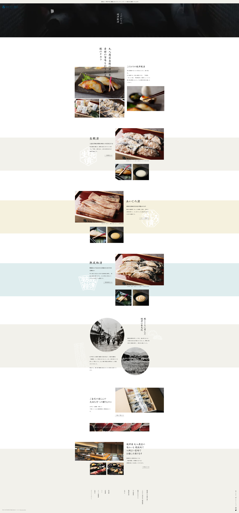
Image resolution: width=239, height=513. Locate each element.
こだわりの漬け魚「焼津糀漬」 (142, 497)
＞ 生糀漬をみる (109, 155)
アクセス (235, 494)
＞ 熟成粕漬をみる (107, 282)
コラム (101, 491)
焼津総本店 (128, 492)
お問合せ (94, 492)
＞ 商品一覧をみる (119, 415)
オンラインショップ (235, 502)
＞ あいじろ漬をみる (144, 218)
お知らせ (124, 492)
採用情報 (108, 492)
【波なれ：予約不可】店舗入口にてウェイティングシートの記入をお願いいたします (119, 1)
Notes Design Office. (23, 509)
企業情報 (105, 492)
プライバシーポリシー (91, 495)
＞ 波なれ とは (145, 467)
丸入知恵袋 (133, 492)
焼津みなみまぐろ (138, 494)
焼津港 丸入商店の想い (147, 495)
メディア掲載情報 (98, 494)
